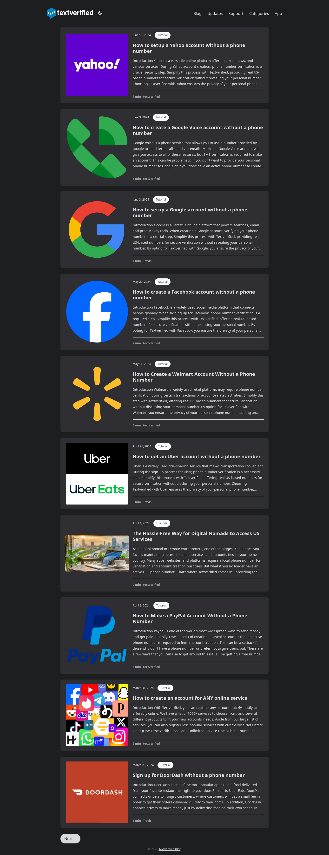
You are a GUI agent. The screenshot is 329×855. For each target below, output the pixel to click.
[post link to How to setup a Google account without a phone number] (164, 229)
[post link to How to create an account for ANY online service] (164, 715)
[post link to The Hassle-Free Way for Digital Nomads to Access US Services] (164, 553)
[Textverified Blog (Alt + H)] (70, 13)
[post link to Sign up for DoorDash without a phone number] (164, 792)
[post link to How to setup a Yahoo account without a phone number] (164, 65)
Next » (70, 838)
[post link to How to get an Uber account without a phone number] (164, 473)
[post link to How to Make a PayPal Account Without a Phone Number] (164, 635)
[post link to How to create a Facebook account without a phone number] (164, 312)
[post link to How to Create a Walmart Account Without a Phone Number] (164, 394)
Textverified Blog (170, 849)
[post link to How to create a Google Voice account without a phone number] (164, 147)
